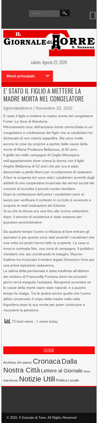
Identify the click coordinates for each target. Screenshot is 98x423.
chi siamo (24, 362)
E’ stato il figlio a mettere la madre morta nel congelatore (43, 94)
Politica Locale (67, 380)
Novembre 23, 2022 (54, 108)
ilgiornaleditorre (17, 108)
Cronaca (47, 361)
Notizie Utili (37, 379)
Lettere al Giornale (61, 370)
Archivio (9, 362)
